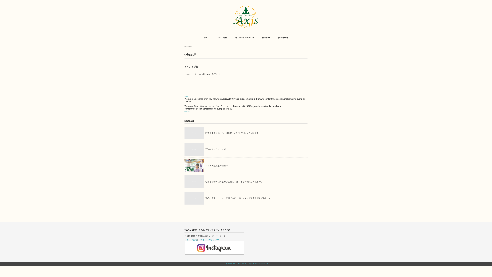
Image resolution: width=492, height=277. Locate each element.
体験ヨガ (187, 111)
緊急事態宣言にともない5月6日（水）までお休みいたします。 (234, 181)
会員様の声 (266, 38)
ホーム (206, 38)
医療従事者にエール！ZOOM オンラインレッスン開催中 (232, 132)
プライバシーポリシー (208, 239)
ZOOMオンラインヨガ (215, 149)
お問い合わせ (283, 38)
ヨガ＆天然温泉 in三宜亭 (216, 165)
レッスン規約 (190, 239)
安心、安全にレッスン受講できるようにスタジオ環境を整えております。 (239, 198)
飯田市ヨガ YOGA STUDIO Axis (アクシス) (238, 264)
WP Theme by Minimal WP (260, 264)
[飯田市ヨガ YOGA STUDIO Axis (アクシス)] (246, 5)
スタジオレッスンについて (244, 38)
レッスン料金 (222, 38)
